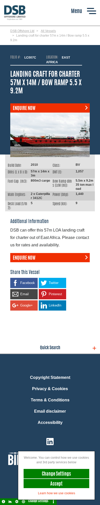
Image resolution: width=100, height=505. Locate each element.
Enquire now (24, 108)
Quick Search (50, 348)
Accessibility (50, 422)
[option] (50, 135)
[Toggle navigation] (83, 11)
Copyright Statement (50, 377)
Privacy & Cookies (50, 389)
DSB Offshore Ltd (22, 31)
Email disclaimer (50, 411)
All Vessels (48, 31)
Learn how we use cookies (56, 493)
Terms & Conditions (50, 400)
